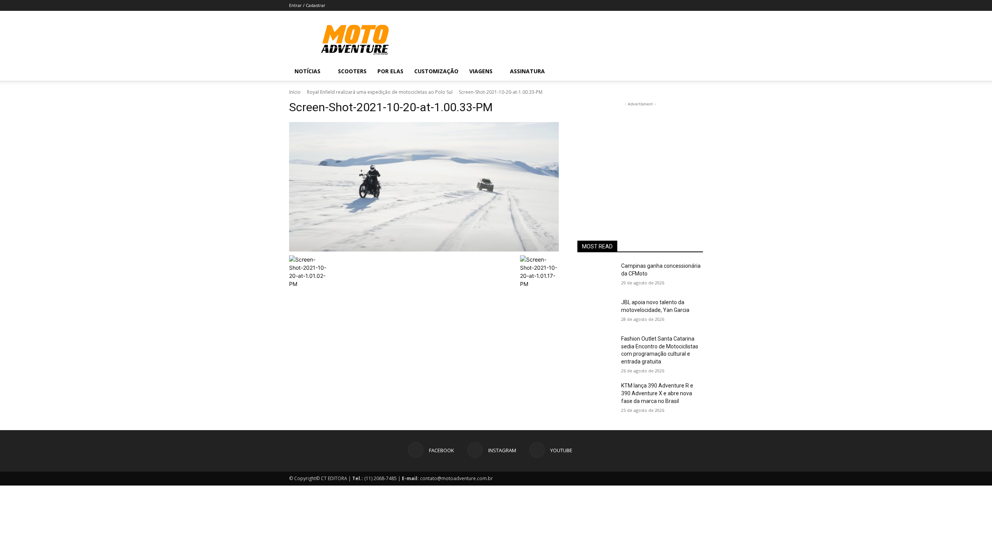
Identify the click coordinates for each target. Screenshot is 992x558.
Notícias (307, 71)
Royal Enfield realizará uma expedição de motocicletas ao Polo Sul (380, 92)
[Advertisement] (640, 156)
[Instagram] (663, 71)
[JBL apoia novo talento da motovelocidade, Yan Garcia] (596, 312)
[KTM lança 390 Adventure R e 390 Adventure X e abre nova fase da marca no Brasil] (596, 395)
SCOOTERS (352, 71)
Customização (436, 71)
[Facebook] (650, 71)
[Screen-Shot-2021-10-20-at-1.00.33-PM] (424, 186)
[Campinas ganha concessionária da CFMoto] (596, 275)
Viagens (481, 71)
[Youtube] (676, 71)
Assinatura (527, 71)
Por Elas (390, 71)
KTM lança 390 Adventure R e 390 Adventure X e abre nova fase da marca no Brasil (657, 393)
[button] (693, 72)
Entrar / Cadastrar (307, 5)
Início (295, 92)
